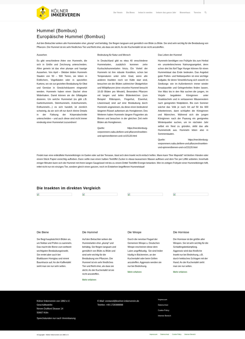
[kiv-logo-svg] (58, 12)
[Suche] (205, 12)
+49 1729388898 (114, 305)
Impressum (162, 300)
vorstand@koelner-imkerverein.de (122, 301)
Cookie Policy (163, 310)
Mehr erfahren (89, 280)
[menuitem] (118, 12)
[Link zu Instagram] (202, 2)
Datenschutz (163, 305)
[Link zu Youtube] (206, 2)
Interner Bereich (164, 316)
